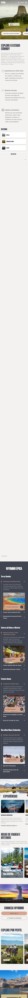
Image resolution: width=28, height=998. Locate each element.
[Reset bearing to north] (25, 163)
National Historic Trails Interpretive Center (10, 633)
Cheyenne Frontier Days (11, 684)
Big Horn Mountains (9, 766)
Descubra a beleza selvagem (11, 33)
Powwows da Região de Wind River (12, 715)
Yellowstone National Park (11, 581)
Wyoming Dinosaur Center (11, 669)
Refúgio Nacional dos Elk (11, 735)
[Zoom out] (25, 162)
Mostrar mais (13, 154)
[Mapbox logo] (4, 556)
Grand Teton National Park (11, 612)
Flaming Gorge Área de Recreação (10, 771)
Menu (22, 2)
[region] (14, 357)
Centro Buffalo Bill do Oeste (12, 665)
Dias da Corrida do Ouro (11, 720)
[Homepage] (3, 3)
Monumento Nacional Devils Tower (12, 617)
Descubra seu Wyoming (15, 918)
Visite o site (13, 913)
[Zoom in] (25, 160)
